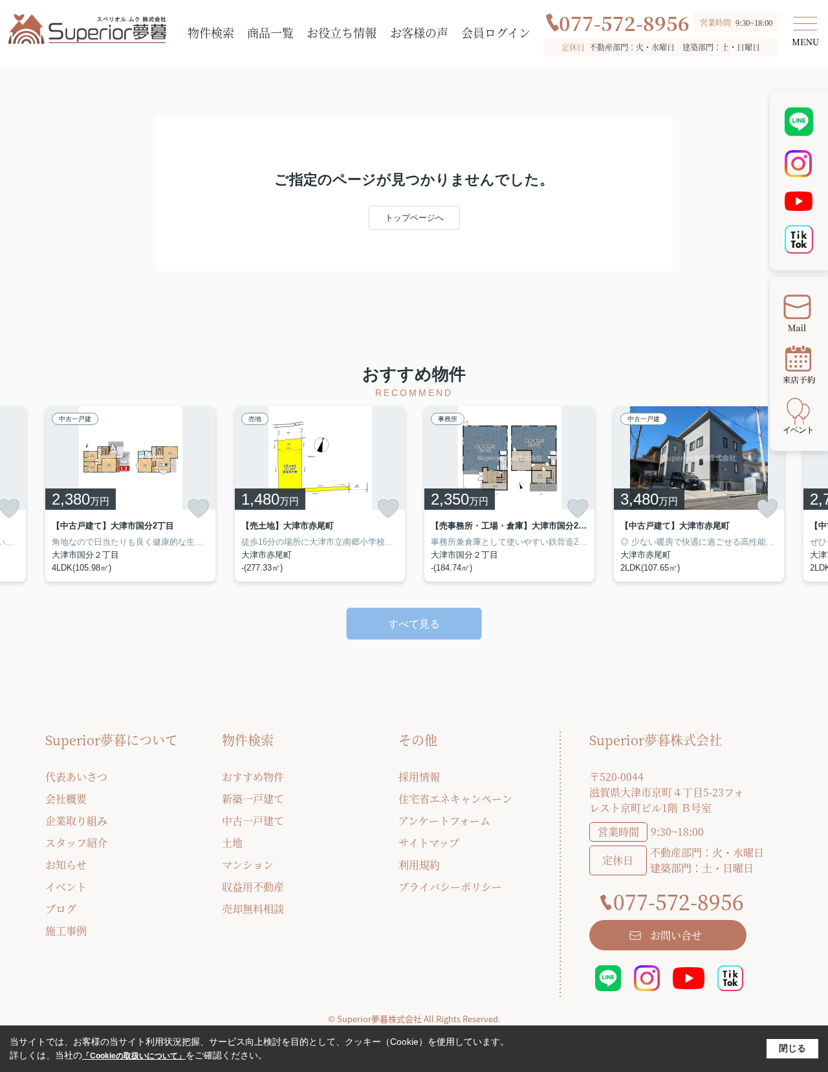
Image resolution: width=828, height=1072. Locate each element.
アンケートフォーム (444, 820)
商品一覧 (270, 32)
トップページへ (414, 218)
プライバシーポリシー (450, 886)
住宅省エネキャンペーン (455, 798)
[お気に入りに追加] (198, 508)
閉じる (792, 1048)
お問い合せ (676, 935)
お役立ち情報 (341, 32)
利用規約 (419, 864)
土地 (232, 842)
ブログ (60, 908)
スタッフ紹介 (76, 842)
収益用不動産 (253, 886)
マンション (248, 864)
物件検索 (211, 32)
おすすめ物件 (253, 776)
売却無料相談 (253, 908)
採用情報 (419, 776)
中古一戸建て (253, 820)
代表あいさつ (76, 776)
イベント (66, 886)
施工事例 (66, 930)
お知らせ (66, 864)
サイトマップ (428, 842)
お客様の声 (419, 32)
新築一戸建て (253, 798)
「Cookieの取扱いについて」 (134, 1055)
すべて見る (414, 623)
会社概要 (66, 798)
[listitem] (130, 494)
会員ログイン (495, 32)
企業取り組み (76, 820)
